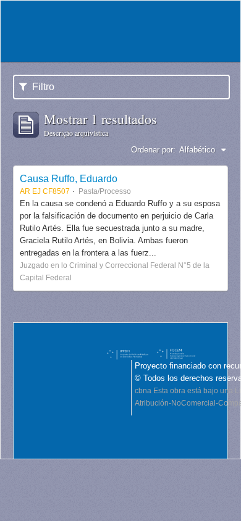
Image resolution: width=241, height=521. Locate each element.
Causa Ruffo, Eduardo (68, 178)
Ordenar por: (153, 149)
